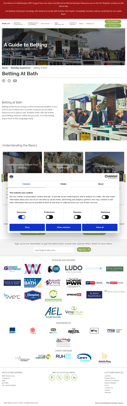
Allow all (100, 227)
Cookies (108, 376)
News (81, 23)
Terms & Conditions (112, 380)
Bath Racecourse (59, 23)
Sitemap (108, 392)
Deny (27, 227)
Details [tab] (64, 184)
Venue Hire (45, 23)
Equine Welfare (110, 383)
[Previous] (2, 178)
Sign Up (82, 249)
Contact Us (90, 23)
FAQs (107, 385)
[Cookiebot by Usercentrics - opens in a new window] (106, 177)
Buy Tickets (113, 25)
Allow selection (63, 227)
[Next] (124, 178)
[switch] (49, 217)
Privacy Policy (110, 378)
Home (5, 67)
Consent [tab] (26, 184)
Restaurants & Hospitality (33, 23)
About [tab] (100, 184)
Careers (108, 390)
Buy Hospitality (113, 21)
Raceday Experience (18, 23)
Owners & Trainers (73, 23)
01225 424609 (10, 385)
